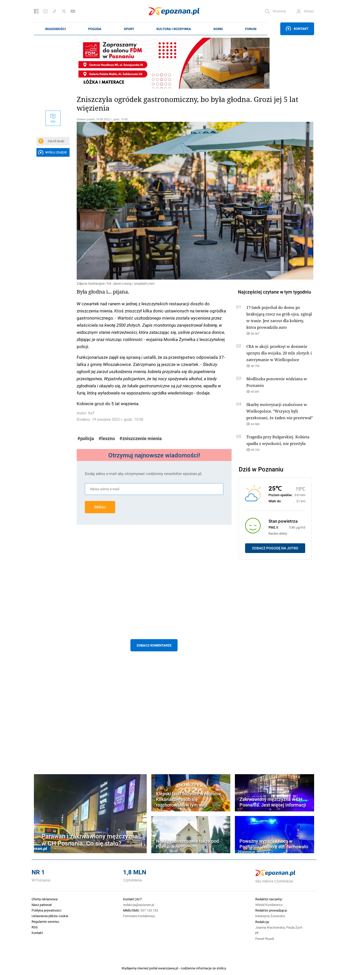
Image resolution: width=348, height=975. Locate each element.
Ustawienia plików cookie (50, 916)
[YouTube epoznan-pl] (73, 11)
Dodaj (100, 507)
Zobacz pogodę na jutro (275, 548)
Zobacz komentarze (154, 645)
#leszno (107, 438)
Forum (250, 29)
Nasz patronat (42, 905)
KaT (91, 413)
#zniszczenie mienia (140, 438)
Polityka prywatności (46, 910)
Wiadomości (55, 29)
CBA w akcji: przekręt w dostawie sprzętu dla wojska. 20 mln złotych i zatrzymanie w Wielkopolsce (279, 353)
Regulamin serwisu (45, 921)
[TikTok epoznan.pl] (54, 11)
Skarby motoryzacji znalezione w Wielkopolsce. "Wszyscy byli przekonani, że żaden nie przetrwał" (279, 411)
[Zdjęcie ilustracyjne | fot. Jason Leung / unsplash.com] (154, 201)
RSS (35, 927)
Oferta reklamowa (45, 899)
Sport (129, 29)
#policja (85, 438)
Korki (218, 29)
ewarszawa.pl (168, 968)
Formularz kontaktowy (139, 916)
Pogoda (94, 29)
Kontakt (301, 29)
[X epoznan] (63, 11)
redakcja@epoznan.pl (138, 905)
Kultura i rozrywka (173, 29)
